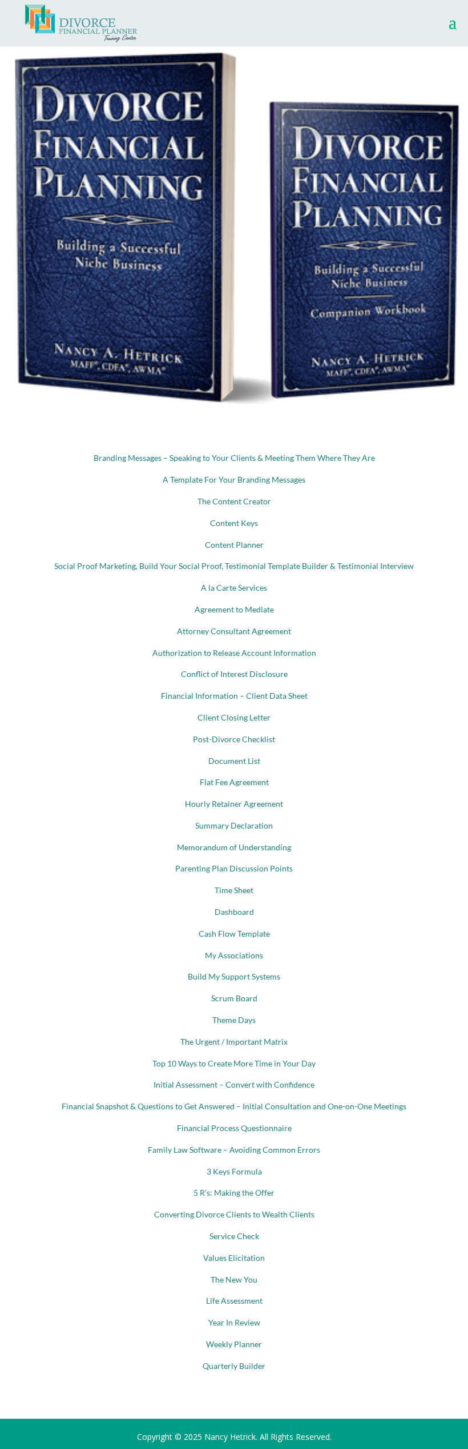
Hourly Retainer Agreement (234, 804)
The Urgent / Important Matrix (234, 1041)
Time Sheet (234, 890)
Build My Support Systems (234, 976)
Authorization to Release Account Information (234, 653)
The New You (234, 1279)
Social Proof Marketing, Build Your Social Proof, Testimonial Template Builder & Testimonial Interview (234, 566)
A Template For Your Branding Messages (234, 479)
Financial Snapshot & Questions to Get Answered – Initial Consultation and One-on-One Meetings (234, 1106)
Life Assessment (234, 1300)
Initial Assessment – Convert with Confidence (234, 1084)
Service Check (234, 1236)
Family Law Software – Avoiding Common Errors (234, 1150)
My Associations (234, 955)
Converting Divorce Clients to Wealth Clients (234, 1214)
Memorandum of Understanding (234, 847)
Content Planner (234, 545)
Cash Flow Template (234, 933)
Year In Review (234, 1322)
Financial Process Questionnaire (234, 1128)
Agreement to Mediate (234, 609)
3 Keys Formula (234, 1171)
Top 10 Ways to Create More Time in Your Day (234, 1063)
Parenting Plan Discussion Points (234, 868)
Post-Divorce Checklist (234, 739)
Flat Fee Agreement (234, 782)
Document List (234, 761)
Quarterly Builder (234, 1366)
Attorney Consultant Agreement (234, 631)
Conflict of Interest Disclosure (234, 674)
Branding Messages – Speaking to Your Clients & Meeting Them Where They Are (234, 458)
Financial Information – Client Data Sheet (234, 695)
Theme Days (234, 1020)
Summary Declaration (234, 825)
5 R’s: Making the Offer (234, 1192)
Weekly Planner (234, 1344)
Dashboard (234, 912)
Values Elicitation (234, 1258)
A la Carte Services (234, 587)
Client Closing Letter (234, 717)
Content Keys (234, 523)
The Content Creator (234, 501)
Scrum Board (234, 998)
